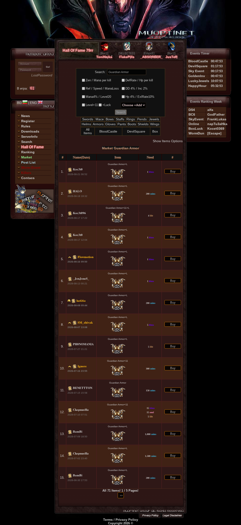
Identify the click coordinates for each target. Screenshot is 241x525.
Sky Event (196, 71)
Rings (130, 119)
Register (28, 121)
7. (62, 303)
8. (62, 324)
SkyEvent (196, 119)
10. (62, 368)
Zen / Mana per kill (98, 80)
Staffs (120, 119)
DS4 (192, 110)
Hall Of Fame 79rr (78, 50)
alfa (210, 110)
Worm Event (30, 167)
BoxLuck (196, 128)
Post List (28, 162)
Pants (121, 124)
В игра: (25, 88)
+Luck (106, 105)
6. (62, 281)
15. (62, 477)
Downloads (30, 131)
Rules (25, 126)
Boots (132, 124)
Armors (98, 124)
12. (62, 412)
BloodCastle (108, 131)
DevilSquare (136, 131)
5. (62, 259)
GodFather (216, 114)
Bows (110, 119)
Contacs (28, 178)
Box (155, 131)
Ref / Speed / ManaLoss (102, 88)
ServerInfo (29, 136)
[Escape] (214, 133)
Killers (26, 173)
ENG (34, 103)
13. (62, 434)
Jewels (154, 119)
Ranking (28, 152)
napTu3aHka (217, 124)
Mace (100, 119)
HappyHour (197, 86)
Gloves (110, 124)
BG (20, 103)
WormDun (196, 133)
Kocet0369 (215, 128)
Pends (142, 119)
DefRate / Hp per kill (139, 80)
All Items (88, 131)
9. (62, 346)
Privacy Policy (127, 519)
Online (194, 124)
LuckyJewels (198, 81)
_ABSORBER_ (151, 57)
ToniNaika (104, 57)
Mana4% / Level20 (98, 96)
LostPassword (41, 75)
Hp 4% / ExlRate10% (139, 96)
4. (62, 237)
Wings (154, 124)
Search (26, 142)
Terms (108, 519)
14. (62, 456)
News (25, 116)
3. (62, 215)
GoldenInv (196, 76)
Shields (143, 124)
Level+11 (92, 105)
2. (62, 193)
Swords (87, 119)
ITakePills (126, 57)
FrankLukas (216, 119)
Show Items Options (168, 141)
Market (26, 157)
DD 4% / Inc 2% (136, 88)
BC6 (192, 114)
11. (62, 390)
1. (62, 171)
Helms (86, 124)
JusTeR (171, 57)
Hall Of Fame (32, 147)
